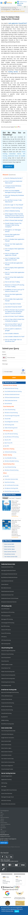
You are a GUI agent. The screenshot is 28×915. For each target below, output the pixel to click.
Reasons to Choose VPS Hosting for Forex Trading (14, 285)
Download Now (15, 537)
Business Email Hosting (7, 710)
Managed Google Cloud (7, 797)
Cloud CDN (7, 418)
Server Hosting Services (8, 773)
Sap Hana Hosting (9, 482)
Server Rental (8, 403)
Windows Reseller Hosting (12, 461)
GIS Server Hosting (6, 800)
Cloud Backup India (6, 685)
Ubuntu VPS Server (6, 629)
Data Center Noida (9, 546)
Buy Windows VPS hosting (7, 612)
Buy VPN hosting (5, 626)
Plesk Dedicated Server (11, 400)
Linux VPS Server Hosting (11, 434)
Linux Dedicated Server (7, 581)
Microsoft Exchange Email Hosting (10, 692)
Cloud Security (5, 661)
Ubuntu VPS (8, 440)
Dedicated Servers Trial (7, 595)
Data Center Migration (7, 765)
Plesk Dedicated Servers (7, 591)
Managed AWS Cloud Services (9, 790)
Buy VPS (7, 476)
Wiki (1, 812)
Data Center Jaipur (9, 549)
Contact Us (3, 831)
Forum (2, 814)
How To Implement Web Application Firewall (12, 259)
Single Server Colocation (7, 737)
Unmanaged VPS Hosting (7, 622)
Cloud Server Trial (5, 668)
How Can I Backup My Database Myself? (14, 196)
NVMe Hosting (4, 720)
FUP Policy (3, 826)
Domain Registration (6, 776)
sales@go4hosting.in (23, 1)
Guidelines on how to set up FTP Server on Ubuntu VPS (14, 290)
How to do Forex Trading (12, 282)
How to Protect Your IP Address (14, 316)
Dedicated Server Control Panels (9, 598)
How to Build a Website (12, 333)
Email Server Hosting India (8, 689)
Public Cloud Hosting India (8, 671)
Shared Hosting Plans (9, 464)
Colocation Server (15, 154)
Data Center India (6, 728)
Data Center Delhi (9, 544)
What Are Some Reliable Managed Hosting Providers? (13, 191)
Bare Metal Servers (6, 588)
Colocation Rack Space (7, 734)
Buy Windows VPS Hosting (12, 437)
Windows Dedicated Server (12, 394)
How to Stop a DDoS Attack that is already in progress (14, 320)
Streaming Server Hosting (8, 682)
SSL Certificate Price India (11, 485)
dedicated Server (13, 156)
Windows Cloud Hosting (11, 412)
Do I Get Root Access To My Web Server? (13, 201)
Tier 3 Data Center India (10, 556)
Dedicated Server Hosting (8, 8)
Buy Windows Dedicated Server (9, 577)
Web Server (16, 9)
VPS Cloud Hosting (6, 640)
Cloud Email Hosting (6, 713)
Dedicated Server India (8, 564)
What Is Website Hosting (12, 211)
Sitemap (3, 832)
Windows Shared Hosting (11, 470)
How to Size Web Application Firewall (13, 295)
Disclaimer (3, 827)
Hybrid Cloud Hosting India (8, 678)
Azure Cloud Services (6, 793)
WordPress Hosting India (7, 724)
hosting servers (13, 72)
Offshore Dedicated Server (12, 397)
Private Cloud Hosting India (8, 675)
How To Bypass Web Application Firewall (14, 249)
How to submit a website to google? (13, 329)
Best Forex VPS (8, 443)
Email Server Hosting (8, 449)
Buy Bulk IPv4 (4, 717)
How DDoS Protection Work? (13, 307)
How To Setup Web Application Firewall (14, 278)
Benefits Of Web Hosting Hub (13, 208)
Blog (2, 815)
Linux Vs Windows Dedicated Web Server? (13, 182)
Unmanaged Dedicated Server (9, 574)
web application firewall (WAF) (17, 23)
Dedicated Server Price (7, 567)
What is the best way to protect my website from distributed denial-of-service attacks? (14, 311)
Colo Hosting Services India (8, 730)
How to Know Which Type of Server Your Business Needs (13, 325)
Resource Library (5, 817)
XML (1, 829)
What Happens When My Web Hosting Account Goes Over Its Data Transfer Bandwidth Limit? (14, 215)
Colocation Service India (11, 479)
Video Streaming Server (11, 428)
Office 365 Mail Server (7, 696)
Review (2, 821)
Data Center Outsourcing (7, 762)
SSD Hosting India (9, 425)
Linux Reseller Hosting (10, 458)
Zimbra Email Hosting (10, 452)
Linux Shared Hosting (10, 467)
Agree (16, 911)
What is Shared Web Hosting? (14, 220)
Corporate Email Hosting (7, 703)
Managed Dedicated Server (8, 570)
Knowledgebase (6, 9)
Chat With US (8, 166)
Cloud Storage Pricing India (12, 415)
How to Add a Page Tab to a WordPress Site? (13, 340)
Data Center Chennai (10, 551)
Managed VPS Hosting (7, 619)
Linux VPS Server (5, 609)
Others (5, 473)
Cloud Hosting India (8, 406)
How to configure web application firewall (11, 254)
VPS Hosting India (8, 431)
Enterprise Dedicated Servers (8, 602)
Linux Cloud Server (6, 657)
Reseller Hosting (7, 455)
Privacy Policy (4, 822)
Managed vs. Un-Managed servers (13, 230)
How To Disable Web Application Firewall (14, 240)
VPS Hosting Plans (5, 615)
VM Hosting (4, 783)
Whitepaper (5, 498)
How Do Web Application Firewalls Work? (12, 235)
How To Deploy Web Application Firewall (14, 268)
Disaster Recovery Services (12, 491)
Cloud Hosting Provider (7, 769)
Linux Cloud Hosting (10, 409)
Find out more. (9, 911)
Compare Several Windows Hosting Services (13, 187)
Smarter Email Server (6, 699)
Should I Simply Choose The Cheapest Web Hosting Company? (13, 225)
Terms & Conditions (5, 824)
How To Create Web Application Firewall (14, 273)
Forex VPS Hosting (5, 633)
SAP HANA (3, 786)
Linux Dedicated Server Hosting (13, 391)
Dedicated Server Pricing (11, 388)
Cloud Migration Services (11, 421)
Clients (2, 819)
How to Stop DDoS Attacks (13, 304)
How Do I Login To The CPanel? (14, 205)
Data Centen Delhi (6, 741)
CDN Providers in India (6, 664)
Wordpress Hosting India (11, 488)
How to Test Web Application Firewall (13, 245)
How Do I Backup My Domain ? (14, 178)
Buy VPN (7, 446)
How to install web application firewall (14, 264)
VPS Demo (4, 636)
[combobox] (4, 357)
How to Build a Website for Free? (14, 336)
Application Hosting (6, 779)
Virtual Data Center (9, 554)
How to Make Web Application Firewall (14, 300)
